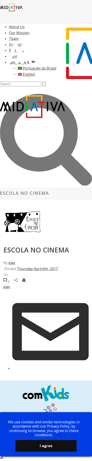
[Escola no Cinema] (46, 227)
